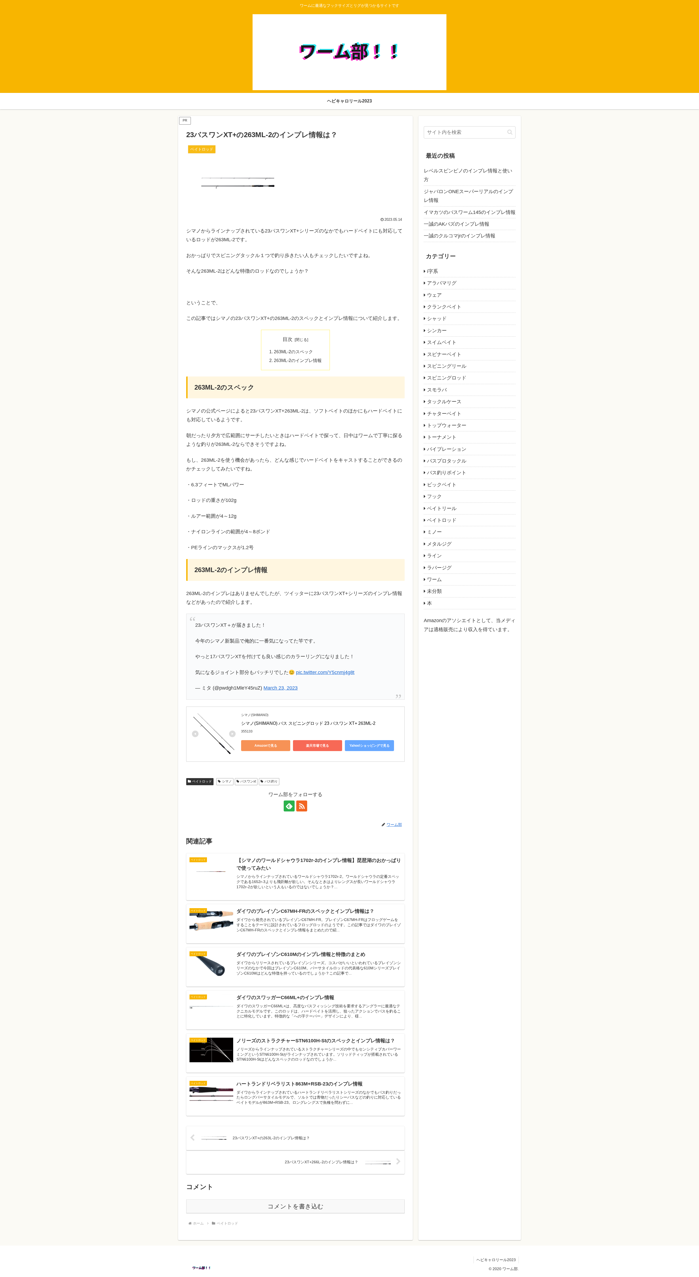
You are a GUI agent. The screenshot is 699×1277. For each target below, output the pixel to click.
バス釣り (271, 781)
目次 (287, 339)
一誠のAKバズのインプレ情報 (456, 224)
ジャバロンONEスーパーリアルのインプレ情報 (468, 196)
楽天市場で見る (317, 746)
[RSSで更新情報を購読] (301, 806)
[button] (510, 132)
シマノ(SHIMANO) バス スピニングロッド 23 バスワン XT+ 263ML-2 (308, 723)
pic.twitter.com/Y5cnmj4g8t (325, 672)
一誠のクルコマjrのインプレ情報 (459, 236)
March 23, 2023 (280, 688)
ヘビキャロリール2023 (496, 1260)
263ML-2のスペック (293, 351)
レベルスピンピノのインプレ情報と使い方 (468, 175)
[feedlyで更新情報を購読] (289, 806)
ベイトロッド (202, 781)
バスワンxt (248, 781)
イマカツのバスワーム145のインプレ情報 (470, 212)
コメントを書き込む (296, 1206)
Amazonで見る (265, 746)
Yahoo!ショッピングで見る (370, 746)
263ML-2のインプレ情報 (298, 360)
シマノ (227, 781)
